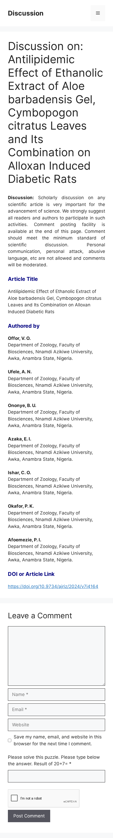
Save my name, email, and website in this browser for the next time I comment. (58, 740)
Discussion (26, 13)
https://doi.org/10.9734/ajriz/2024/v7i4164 (53, 586)
